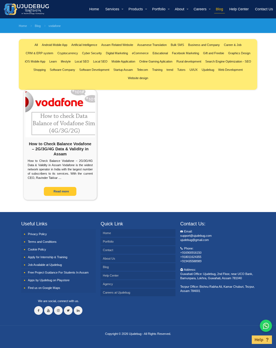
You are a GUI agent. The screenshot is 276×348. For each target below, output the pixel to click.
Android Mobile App (54, 45)
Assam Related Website (117, 45)
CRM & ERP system (39, 53)
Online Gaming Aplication (155, 61)
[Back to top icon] (245, 339)
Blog (38, 26)
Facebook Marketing (185, 53)
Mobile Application (123, 61)
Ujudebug (208, 69)
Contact (108, 250)
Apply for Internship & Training (47, 257)
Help (259, 339)
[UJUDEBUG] (26, 9)
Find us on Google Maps (44, 288)
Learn (53, 61)
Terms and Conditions (42, 241)
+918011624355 (190, 257)
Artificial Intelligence (84, 45)
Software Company (62, 69)
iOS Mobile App (35, 61)
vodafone (54, 26)
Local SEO (82, 61)
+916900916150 (190, 252)
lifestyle (66, 61)
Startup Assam (123, 69)
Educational (160, 53)
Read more (61, 191)
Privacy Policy (37, 234)
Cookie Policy (37, 249)
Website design (138, 78)
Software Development (94, 69)
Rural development (188, 61)
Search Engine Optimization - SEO (228, 61)
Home (23, 26)
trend (169, 69)
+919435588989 (190, 261)
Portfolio (108, 241)
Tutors (181, 69)
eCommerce (140, 53)
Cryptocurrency (67, 53)
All (36, 45)
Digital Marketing (117, 53)
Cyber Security (92, 53)
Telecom (142, 69)
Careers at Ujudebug (116, 292)
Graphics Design (239, 53)
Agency (108, 284)
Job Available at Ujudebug (45, 264)
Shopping (39, 69)
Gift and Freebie (213, 53)
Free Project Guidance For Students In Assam (58, 272)
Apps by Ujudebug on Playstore (49, 280)
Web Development (230, 69)
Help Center (111, 275)
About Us (109, 258)
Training (157, 69)
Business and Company (204, 45)
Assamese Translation (152, 45)
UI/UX (194, 69)
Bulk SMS (177, 45)
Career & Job (232, 45)
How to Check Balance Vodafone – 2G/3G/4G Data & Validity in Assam (60, 149)
